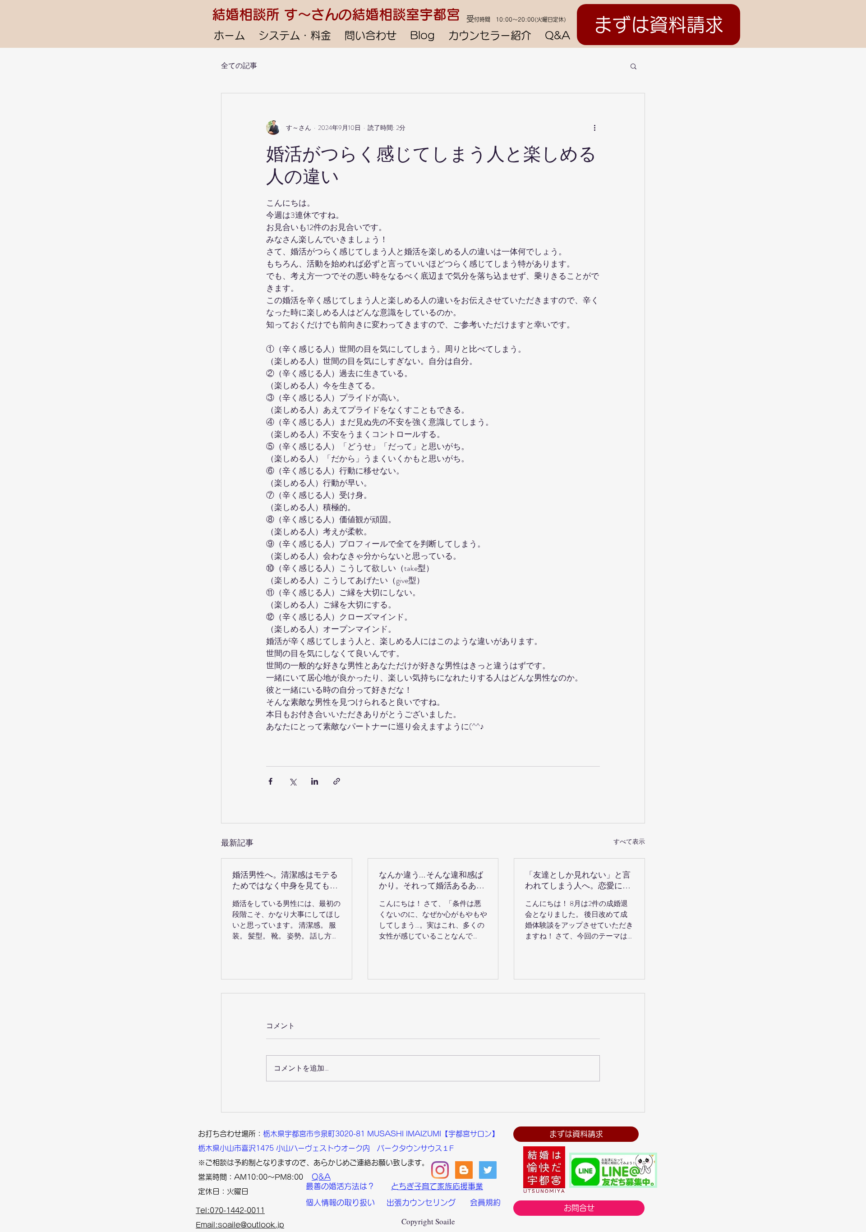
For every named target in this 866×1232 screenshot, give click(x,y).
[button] (633, 65)
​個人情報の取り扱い (340, 1202)
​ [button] (201, 1133)
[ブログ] (464, 1170)
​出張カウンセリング (421, 1202)
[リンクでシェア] (336, 781)
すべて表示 (629, 841)
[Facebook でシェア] (270, 781)
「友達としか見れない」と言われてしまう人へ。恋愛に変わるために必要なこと (578, 880)
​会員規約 (485, 1202)
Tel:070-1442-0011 (230, 1210)
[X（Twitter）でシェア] (292, 781)
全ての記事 (239, 66)
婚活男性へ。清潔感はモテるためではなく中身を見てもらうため (285, 880)
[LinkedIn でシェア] (314, 781)
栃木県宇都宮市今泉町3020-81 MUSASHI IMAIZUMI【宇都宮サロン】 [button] (381, 1133)
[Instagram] (440, 1170)
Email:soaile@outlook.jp (240, 1224)
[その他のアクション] (594, 127)
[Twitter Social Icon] (488, 1170)
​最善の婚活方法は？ (340, 1186)
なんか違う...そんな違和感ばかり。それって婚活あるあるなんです (431, 880)
